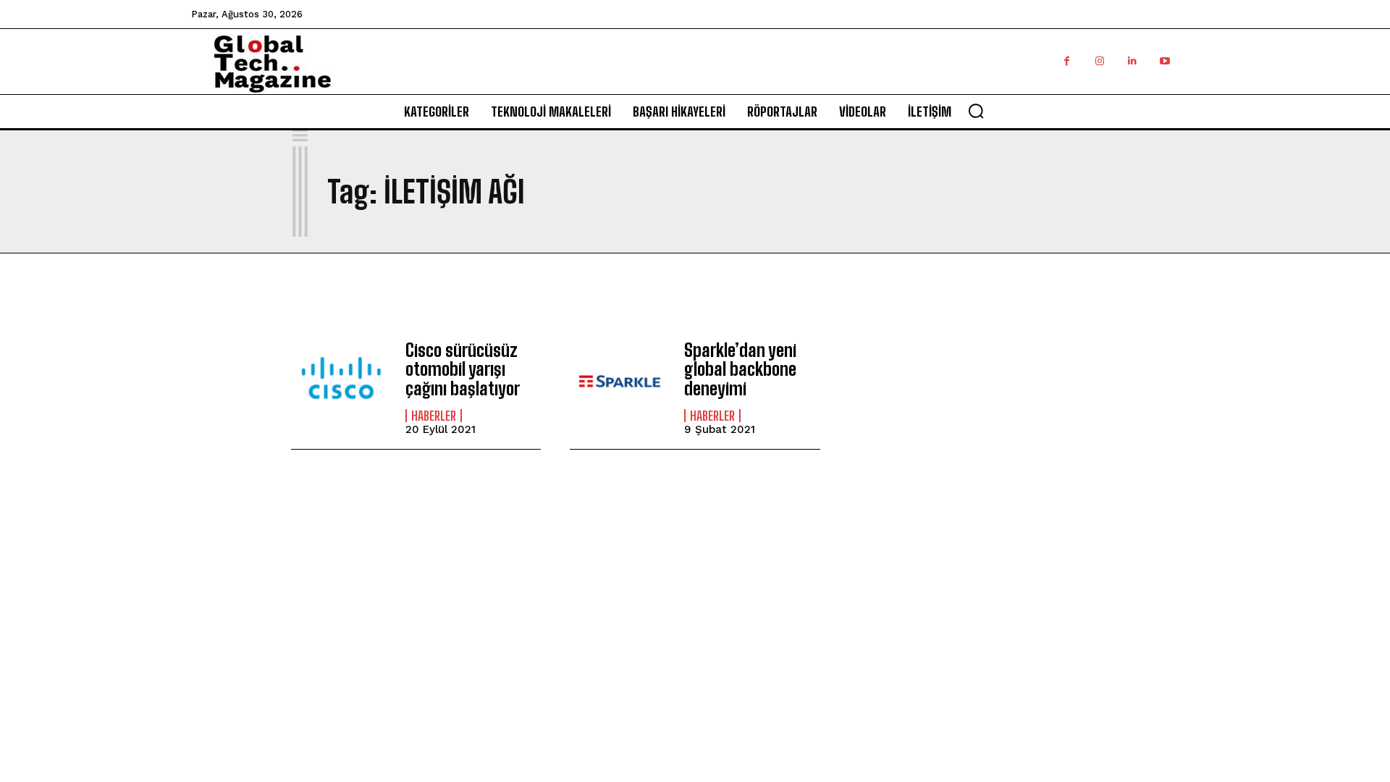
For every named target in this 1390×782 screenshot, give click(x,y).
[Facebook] (1066, 61)
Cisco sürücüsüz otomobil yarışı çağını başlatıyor (462, 369)
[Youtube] (1164, 61)
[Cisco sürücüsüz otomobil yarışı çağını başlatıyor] (341, 381)
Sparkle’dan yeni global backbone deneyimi (740, 369)
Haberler (433, 415)
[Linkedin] (1132, 61)
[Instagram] (1099, 61)
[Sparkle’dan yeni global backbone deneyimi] (620, 381)
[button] (976, 110)
